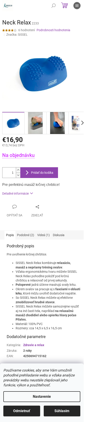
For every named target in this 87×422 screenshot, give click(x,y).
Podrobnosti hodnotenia (53, 30)
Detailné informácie (15, 193)
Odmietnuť (21, 411)
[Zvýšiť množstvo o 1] (18, 170)
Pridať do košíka (42, 172)
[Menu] (76, 5)
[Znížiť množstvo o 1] (18, 175)
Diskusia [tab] (58, 235)
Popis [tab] (10, 235)
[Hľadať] (53, 5)
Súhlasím (61, 411)
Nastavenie (42, 396)
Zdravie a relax (33, 345)
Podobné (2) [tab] (25, 235)
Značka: (17, 34)
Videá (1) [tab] (43, 235)
